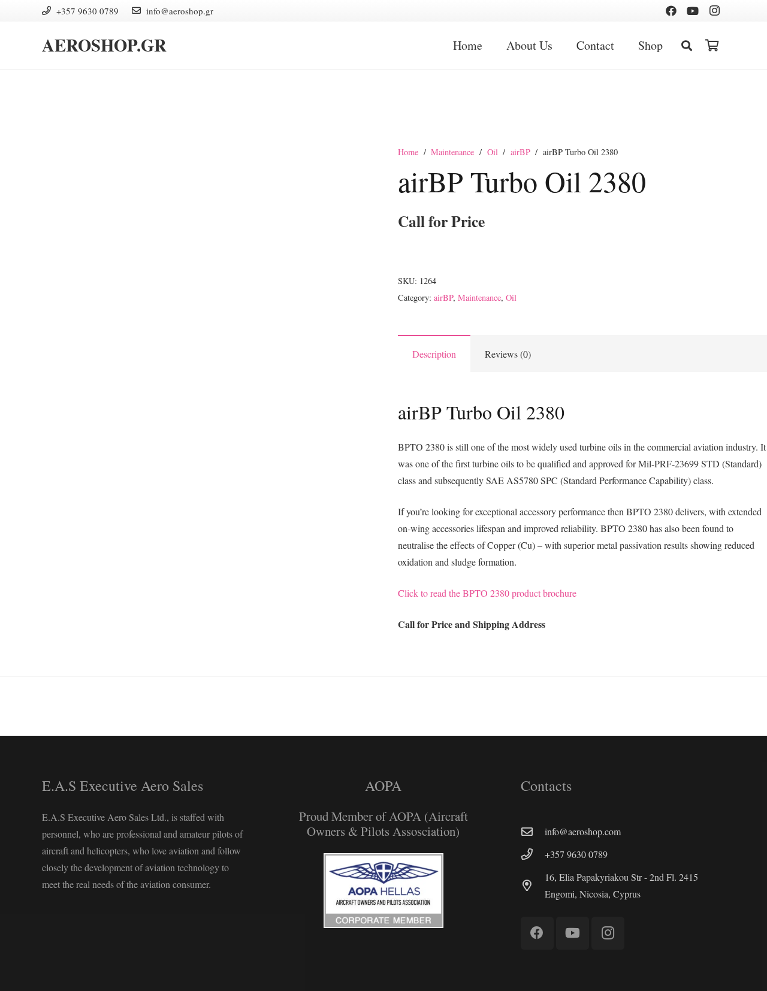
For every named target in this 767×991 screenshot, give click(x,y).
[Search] (687, 45)
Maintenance (452, 152)
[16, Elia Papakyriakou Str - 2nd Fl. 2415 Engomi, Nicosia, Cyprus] (533, 885)
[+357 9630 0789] (533, 854)
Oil (492, 152)
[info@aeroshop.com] (533, 831)
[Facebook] (671, 11)
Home (408, 152)
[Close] (704, 45)
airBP (520, 152)
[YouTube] (692, 11)
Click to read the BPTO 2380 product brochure (487, 593)
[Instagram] (714, 11)
